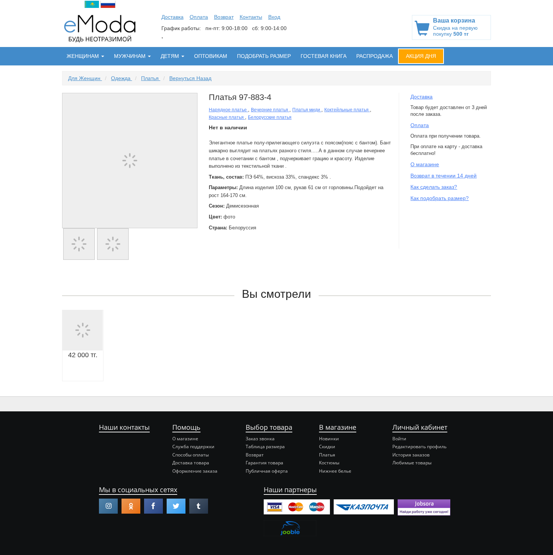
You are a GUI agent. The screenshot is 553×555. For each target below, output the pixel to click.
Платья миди (306, 109)
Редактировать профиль (419, 446)
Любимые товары (411, 462)
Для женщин (85, 78)
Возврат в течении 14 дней (443, 176)
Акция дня (421, 56)
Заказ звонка (260, 438)
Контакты (251, 17)
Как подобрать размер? (439, 198)
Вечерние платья (270, 109)
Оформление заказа (194, 471)
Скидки (327, 446)
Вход (274, 17)
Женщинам (83, 56)
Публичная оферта (267, 471)
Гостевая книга (323, 56)
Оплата (199, 17)
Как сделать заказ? (433, 187)
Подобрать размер (264, 56)
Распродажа (374, 56)
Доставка (172, 17)
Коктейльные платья (347, 109)
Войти (399, 438)
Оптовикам (210, 56)
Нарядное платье (228, 109)
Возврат (224, 17)
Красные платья (227, 117)
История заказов (411, 455)
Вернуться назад (190, 78)
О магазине (424, 164)
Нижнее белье (335, 471)
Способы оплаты (190, 455)
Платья (150, 78)
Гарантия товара (264, 462)
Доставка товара (190, 462)
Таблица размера (265, 446)
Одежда (121, 78)
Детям (171, 56)
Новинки (329, 438)
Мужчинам (130, 56)
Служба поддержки (193, 446)
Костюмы (329, 462)
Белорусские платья (270, 117)
